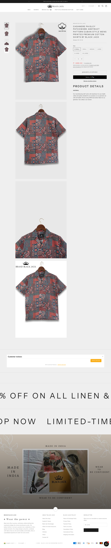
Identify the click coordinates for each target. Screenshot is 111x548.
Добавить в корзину (90, 72)
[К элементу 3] (6, 41)
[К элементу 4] (6, 49)
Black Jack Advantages (48, 524)
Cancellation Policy (68, 529)
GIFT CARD (80, 9)
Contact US (45, 537)
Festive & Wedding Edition (64, 9)
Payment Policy (67, 524)
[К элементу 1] (6, 26)
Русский (91, 6)
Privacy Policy (66, 521)
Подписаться (91, 530)
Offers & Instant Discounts (49, 526)
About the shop (46, 518)
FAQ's (44, 534)
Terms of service (67, 526)
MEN (29, 9)
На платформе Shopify (56, 543)
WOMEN (36, 9)
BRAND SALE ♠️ (47, 9)
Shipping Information (68, 534)
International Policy (68, 532)
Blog (43, 529)
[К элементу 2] (6, 33)
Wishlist (44, 532)
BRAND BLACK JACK (79, 23)
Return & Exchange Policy (69, 518)
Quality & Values (46, 521)
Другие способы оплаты (90, 81)
